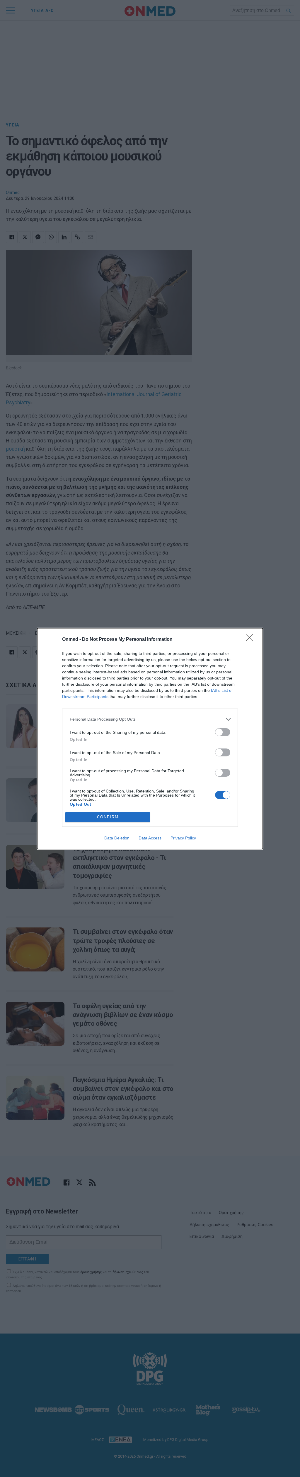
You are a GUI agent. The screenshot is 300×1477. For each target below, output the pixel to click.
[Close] (251, 639)
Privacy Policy (183, 838)
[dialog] (150, 738)
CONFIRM (108, 817)
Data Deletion (116, 838)
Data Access (150, 838)
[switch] (222, 732)
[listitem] (150, 719)
